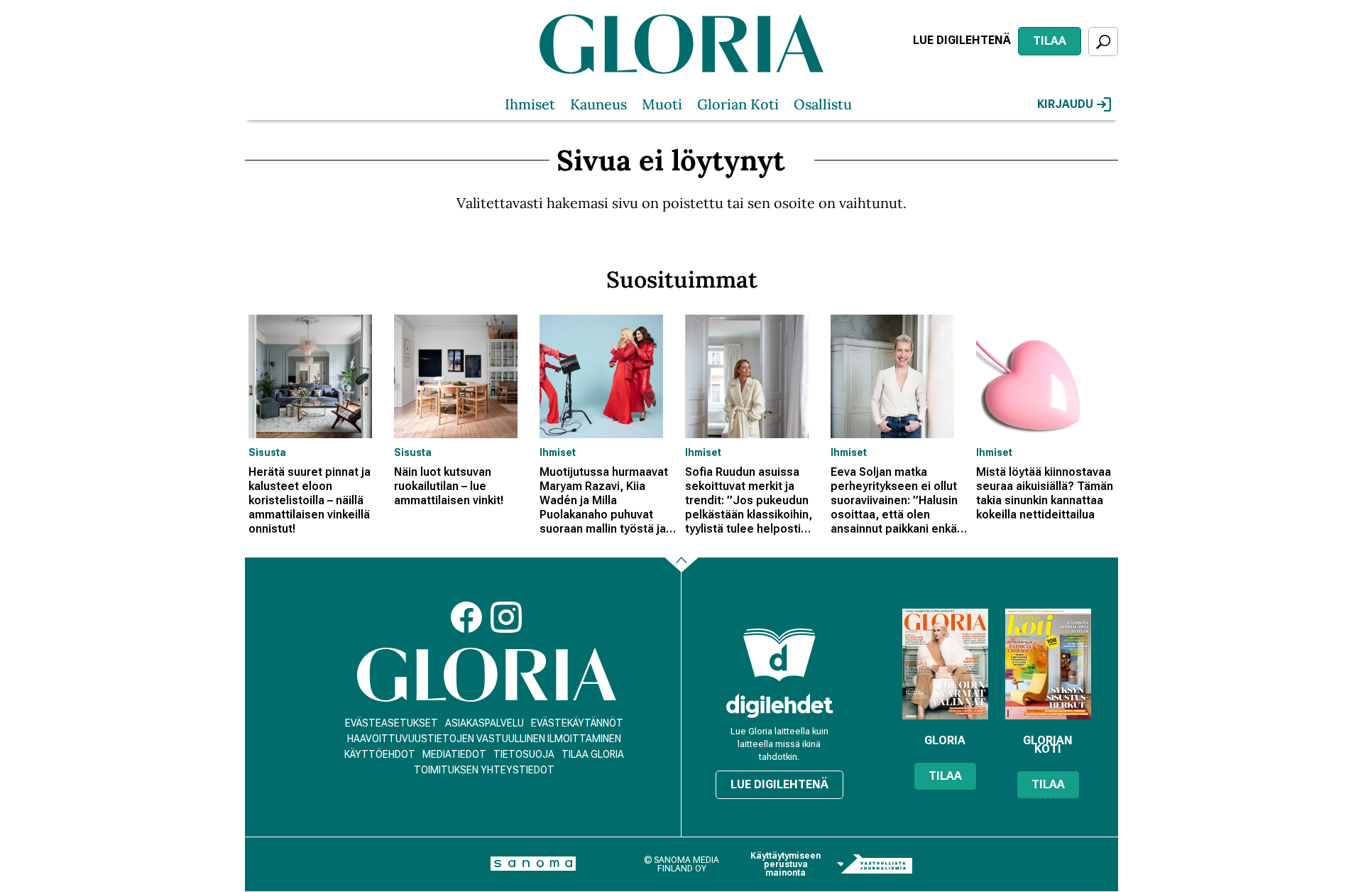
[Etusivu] (486, 675)
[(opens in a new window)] (779, 705)
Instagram (506, 617)
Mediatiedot (454, 754)
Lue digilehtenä (962, 40)
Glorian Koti (738, 104)
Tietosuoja (523, 754)
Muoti (662, 104)
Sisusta (267, 452)
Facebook (466, 617)
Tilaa (1049, 41)
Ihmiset (530, 104)
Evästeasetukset (391, 723)
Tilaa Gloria (593, 754)
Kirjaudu (1065, 104)
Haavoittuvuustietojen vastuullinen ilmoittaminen (484, 738)
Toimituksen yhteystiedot (484, 770)
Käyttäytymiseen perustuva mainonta (785, 864)
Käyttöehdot (379, 754)
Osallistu (823, 104)
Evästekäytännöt (577, 723)
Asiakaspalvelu (484, 723)
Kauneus (598, 104)
